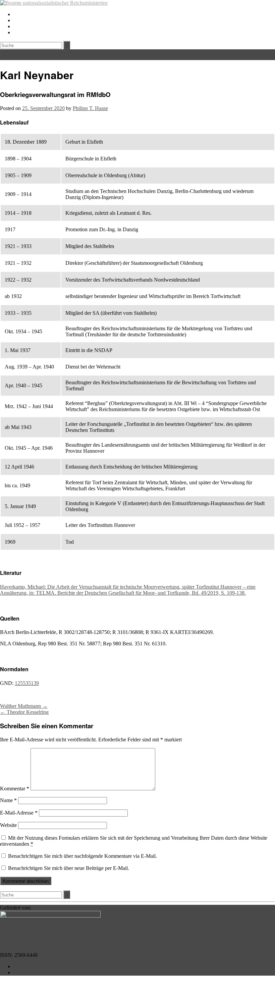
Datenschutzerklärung (36, 972)
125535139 (27, 683)
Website (8, 825)
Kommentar (14, 788)
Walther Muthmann (24, 706)
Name (8, 800)
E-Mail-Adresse (19, 813)
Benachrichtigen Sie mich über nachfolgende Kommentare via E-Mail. (82, 856)
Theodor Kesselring (24, 712)
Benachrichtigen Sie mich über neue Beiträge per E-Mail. (68, 868)
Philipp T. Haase (90, 108)
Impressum (25, 966)
